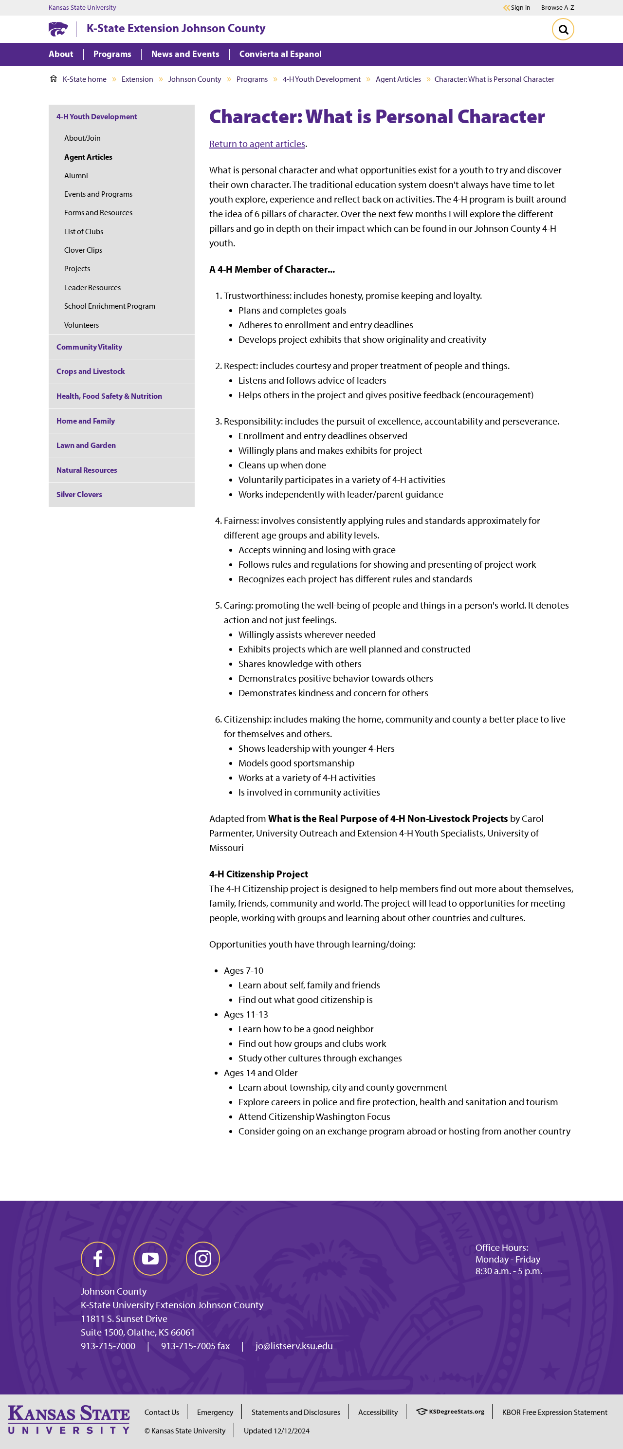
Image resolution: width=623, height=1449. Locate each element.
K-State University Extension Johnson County (172, 1305)
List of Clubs (83, 231)
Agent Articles (398, 79)
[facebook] (98, 1259)
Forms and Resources (98, 212)
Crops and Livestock (90, 371)
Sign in (521, 8)
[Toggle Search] (563, 29)
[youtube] (150, 1259)
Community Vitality (89, 347)
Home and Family (85, 421)
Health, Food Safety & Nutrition (109, 396)
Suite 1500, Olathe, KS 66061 (138, 1332)
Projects (77, 268)
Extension (137, 79)
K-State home (85, 79)
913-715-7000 (108, 1346)
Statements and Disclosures (296, 1412)
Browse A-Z (557, 7)
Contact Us (162, 1412)
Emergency (215, 1412)
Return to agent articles (257, 143)
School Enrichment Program (109, 306)
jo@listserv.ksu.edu (294, 1346)
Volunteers (81, 325)
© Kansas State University (185, 1430)
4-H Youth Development (322, 79)
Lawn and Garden (86, 445)
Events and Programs (98, 194)
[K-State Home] (58, 29)
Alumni (76, 175)
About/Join (82, 138)
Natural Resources (86, 470)
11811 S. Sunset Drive (124, 1318)
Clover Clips (83, 250)
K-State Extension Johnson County (176, 27)
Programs (252, 79)
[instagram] (203, 1259)
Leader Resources (92, 287)
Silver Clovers (79, 494)
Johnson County (194, 79)
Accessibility (378, 1412)
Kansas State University (82, 8)
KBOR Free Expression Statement (554, 1412)
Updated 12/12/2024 (277, 1430)
